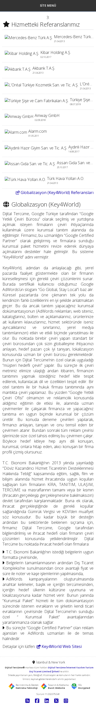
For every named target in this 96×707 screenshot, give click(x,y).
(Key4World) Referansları (57, 192)
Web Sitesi (62, 646)
